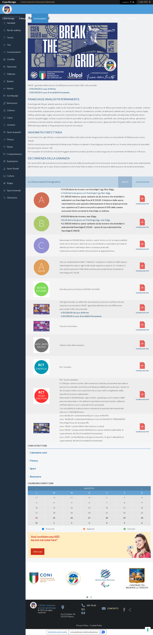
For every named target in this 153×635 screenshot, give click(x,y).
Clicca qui (37, 551)
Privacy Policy (82, 625)
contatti (112, 608)
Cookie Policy (96, 625)
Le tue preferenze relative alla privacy (84, 632)
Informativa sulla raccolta (57, 632)
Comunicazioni (72, 18)
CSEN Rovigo (8, 18)
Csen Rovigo (9, 1)
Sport (33, 468)
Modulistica (89, 18)
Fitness (34, 460)
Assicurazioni (40, 18)
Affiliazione (24, 18)
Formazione (56, 18)
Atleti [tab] (125, 182)
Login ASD (143, 2)
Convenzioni (131, 18)
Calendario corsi (38, 452)
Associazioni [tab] (142, 182)
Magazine (116, 18)
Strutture (103, 18)
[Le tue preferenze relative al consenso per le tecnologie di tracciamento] (148, 630)
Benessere (35, 476)
